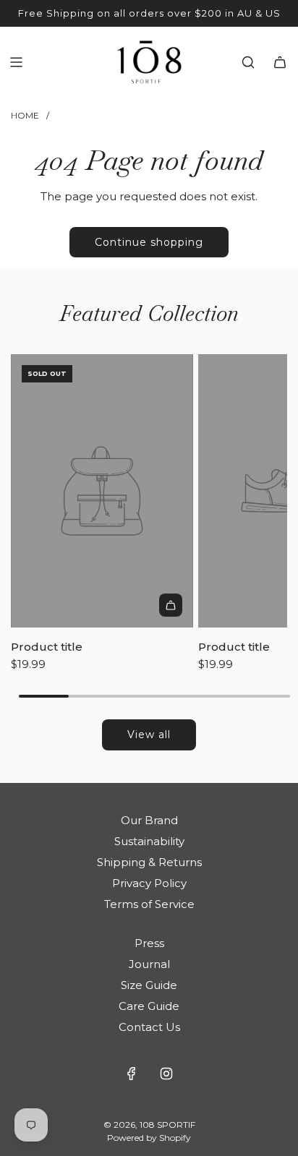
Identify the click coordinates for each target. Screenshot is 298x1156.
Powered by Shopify (149, 1137)
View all (149, 734)
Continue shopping (149, 242)
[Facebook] (132, 1073)
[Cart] (280, 62)
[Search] (248, 62)
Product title (46, 647)
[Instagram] (166, 1073)
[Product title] (102, 491)
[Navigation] (16, 62)
